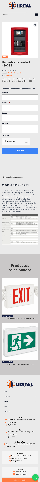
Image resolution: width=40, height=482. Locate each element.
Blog (5, 406)
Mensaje (5, 123)
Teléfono (6, 103)
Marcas (6, 401)
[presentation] (16, 141)
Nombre (5, 92)
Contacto (6, 411)
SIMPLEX (9, 75)
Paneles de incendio (15, 73)
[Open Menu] (36, 14)
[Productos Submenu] (36, 396)
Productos (7, 396)
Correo (5, 113)
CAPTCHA (5, 136)
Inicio (5, 391)
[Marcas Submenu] (36, 401)
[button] (25, 14)
